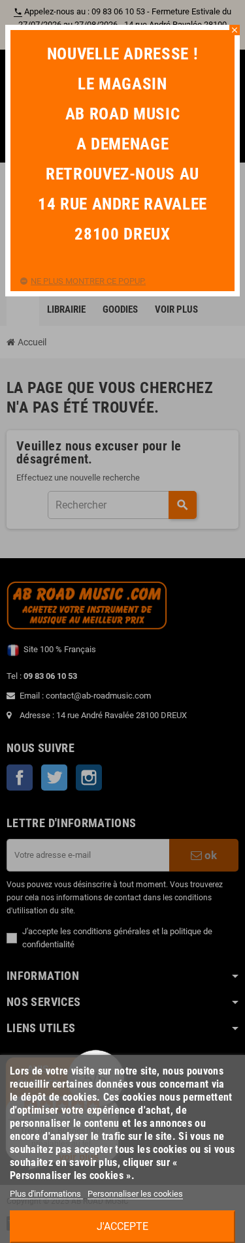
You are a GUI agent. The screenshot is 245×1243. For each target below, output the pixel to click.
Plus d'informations (46, 1194)
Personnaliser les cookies (135, 1194)
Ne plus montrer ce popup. (88, 281)
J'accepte (122, 1226)
